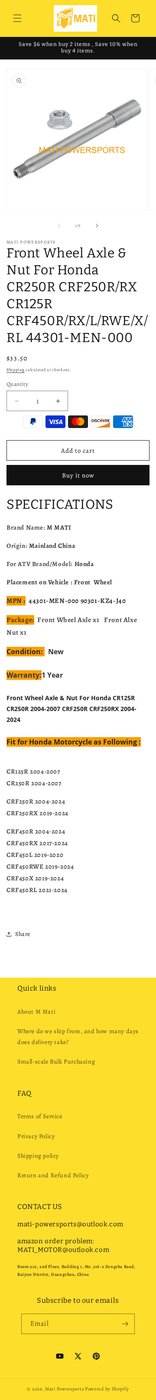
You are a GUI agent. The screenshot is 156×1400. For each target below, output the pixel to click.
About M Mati (36, 1012)
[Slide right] (97, 225)
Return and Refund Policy (52, 1175)
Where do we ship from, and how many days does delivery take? (78, 1036)
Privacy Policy (36, 1136)
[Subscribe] (124, 1324)
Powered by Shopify (107, 1389)
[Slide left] (58, 225)
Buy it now (78, 475)
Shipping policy (38, 1156)
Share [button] (22, 934)
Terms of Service (39, 1116)
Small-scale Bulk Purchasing (56, 1061)
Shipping (15, 369)
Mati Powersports (64, 1389)
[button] (17, 18)
